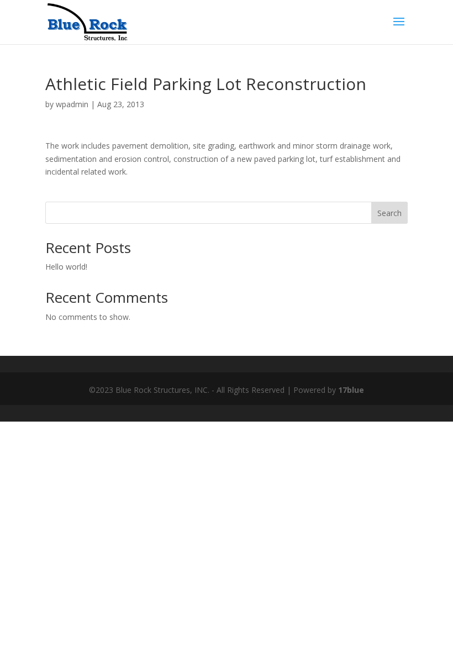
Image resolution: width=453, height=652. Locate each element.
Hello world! (66, 266)
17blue (351, 390)
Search (389, 213)
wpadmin (72, 104)
